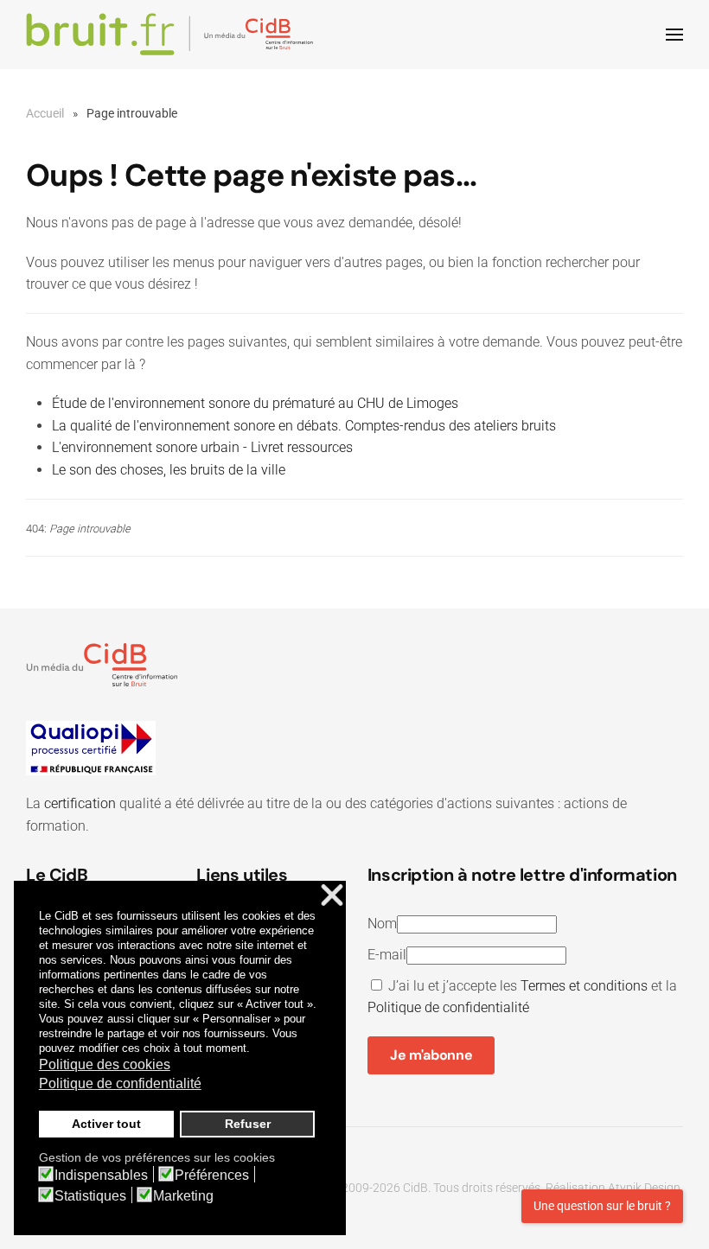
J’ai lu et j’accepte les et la (522, 997)
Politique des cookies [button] (104, 1064)
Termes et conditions (584, 986)
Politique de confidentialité (448, 1007)
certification (80, 803)
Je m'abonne (431, 1055)
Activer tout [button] (106, 1124)
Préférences (212, 1175)
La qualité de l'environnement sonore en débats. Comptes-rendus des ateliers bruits (304, 425)
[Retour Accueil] (172, 34)
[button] (674, 34)
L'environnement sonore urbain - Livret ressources (202, 447)
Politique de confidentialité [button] (120, 1083)
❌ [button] (332, 896)
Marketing (183, 1196)
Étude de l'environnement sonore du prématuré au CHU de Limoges (255, 403)
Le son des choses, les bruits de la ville (168, 470)
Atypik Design (644, 1188)
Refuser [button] (248, 1124)
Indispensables (101, 1175)
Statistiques (90, 1196)
